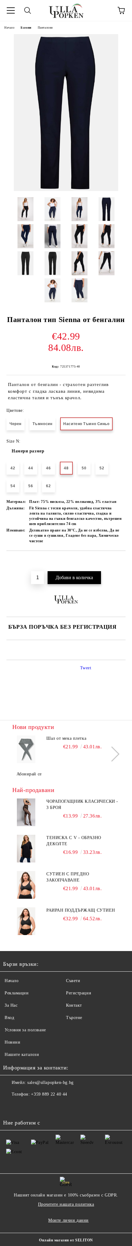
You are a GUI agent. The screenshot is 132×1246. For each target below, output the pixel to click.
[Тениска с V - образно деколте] (26, 848)
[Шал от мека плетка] (26, 749)
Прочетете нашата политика (66, 1204)
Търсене (74, 1017)
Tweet (85, 668)
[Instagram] (24, 1107)
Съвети (73, 980)
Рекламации (17, 993)
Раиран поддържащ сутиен (80, 910)
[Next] (111, 754)
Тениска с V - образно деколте (73, 840)
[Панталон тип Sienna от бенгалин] (66, 189)
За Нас (11, 1005)
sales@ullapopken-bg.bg (50, 1082)
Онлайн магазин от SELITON (66, 1240)
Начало (9, 27)
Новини (12, 1042)
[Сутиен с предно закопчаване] (26, 885)
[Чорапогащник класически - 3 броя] (26, 812)
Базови (26, 27)
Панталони (45, 27)
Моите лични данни (68, 1220)
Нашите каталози (22, 1054)
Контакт (74, 1005)
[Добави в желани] (121, 561)
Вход (9, 1017)
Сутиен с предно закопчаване (67, 877)
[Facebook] (11, 1107)
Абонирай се (29, 774)
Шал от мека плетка (66, 738)
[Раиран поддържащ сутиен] (26, 921)
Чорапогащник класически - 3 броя (82, 804)
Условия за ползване (25, 1030)
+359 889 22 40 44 (49, 1094)
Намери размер (28, 451)
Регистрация (78, 993)
